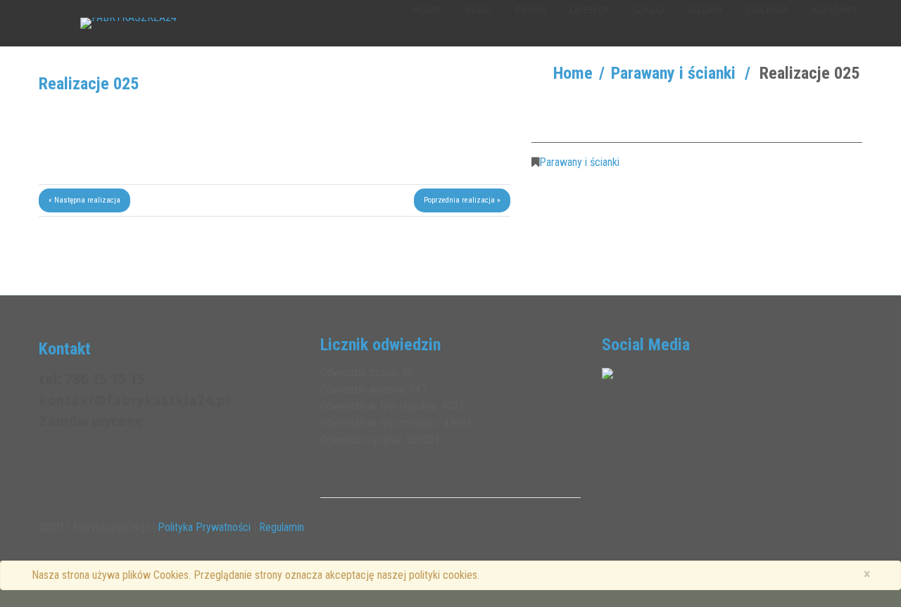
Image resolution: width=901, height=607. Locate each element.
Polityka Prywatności (204, 527)
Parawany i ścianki (673, 73)
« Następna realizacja (84, 200)
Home (573, 73)
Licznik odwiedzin (380, 344)
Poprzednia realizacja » (462, 200)
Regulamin (281, 527)
